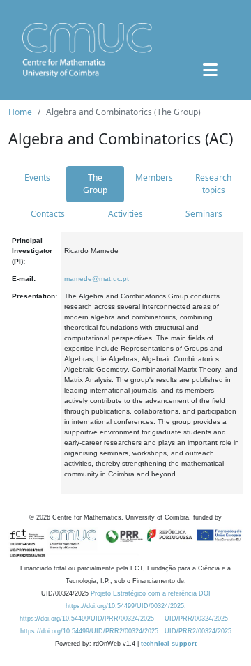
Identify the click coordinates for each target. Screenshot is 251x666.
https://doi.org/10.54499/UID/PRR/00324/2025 (87, 618)
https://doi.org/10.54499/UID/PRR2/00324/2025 (89, 631)
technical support (169, 643)
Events (37, 177)
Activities (125, 214)
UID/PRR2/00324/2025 (198, 631)
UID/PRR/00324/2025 (196, 618)
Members (154, 177)
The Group (95, 184)
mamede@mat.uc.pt (96, 278)
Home (20, 112)
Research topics (213, 184)
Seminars (203, 214)
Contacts (48, 214)
